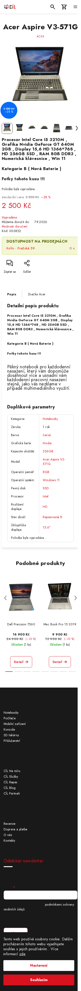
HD (45, 506)
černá (47, 435)
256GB (48, 451)
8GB (46, 472)
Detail (18, 662)
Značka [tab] (36, 294)
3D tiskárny (11, 735)
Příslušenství (12, 740)
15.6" (47, 527)
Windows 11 (51, 480)
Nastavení (38, 965)
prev (5, 597)
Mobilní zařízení (15, 724)
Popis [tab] (11, 294)
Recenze (10, 823)
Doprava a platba (15, 829)
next (75, 597)
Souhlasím (38, 979)
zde (22, 954)
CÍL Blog (10, 788)
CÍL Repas (10, 782)
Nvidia (47, 443)
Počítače (10, 718)
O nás (8, 835)
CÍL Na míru (12, 771)
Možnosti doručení (14, 226)
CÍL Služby (11, 776)
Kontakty (9, 840)
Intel (45, 496)
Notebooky (50, 419)
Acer (40, 36)
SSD (46, 488)
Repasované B (52, 517)
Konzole (9, 729)
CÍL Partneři (12, 793)
